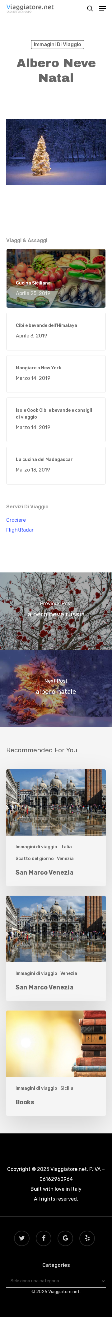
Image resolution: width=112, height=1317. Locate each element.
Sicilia (66, 1088)
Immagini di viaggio (57, 44)
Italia (66, 847)
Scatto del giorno (35, 858)
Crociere (16, 520)
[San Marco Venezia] (56, 828)
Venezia (65, 858)
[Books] (56, 1063)
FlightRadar (20, 530)
